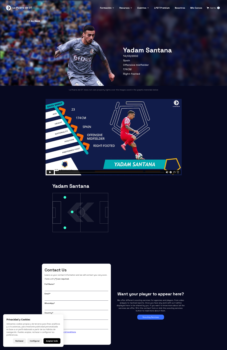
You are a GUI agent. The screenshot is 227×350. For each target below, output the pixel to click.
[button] (107, 8)
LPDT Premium (162, 7)
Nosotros (180, 7)
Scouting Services (151, 317)
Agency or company (54, 322)
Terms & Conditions (67, 332)
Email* (47, 293)
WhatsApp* (50, 303)
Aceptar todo (52, 341)
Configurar (35, 341)
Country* (49, 313)
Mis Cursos (196, 7)
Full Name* (50, 284)
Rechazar (19, 341)
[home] (19, 8)
